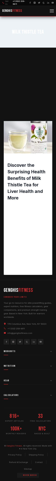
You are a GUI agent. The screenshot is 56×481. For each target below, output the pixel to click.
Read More (15, 269)
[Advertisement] (28, 88)
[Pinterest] (43, 3)
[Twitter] (39, 3)
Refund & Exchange (18, 462)
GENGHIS (12, 11)
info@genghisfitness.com (19, 333)
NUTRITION (13, 158)
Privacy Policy (15, 455)
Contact (39, 462)
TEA (23, 158)
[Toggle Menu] (52, 10)
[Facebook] (30, 3)
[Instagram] (34, 3)
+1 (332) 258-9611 (16, 328)
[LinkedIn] (48, 3)
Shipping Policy (36, 455)
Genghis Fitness (18, 205)
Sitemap (28, 469)
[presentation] (28, 137)
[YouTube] (52, 3)
